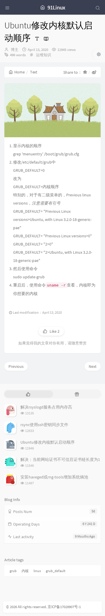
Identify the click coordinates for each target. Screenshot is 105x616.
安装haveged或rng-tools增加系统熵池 (54, 477)
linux (37, 571)
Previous (16, 366)
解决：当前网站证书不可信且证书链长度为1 (60, 459)
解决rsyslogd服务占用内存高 (46, 407)
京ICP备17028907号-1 (64, 606)
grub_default (55, 571)
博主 (14, 49)
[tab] (28, 394)
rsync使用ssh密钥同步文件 (44, 424)
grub (13, 571)
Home (19, 72)
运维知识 (43, 54)
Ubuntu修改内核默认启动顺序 (47, 442)
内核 (25, 571)
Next (93, 366)
